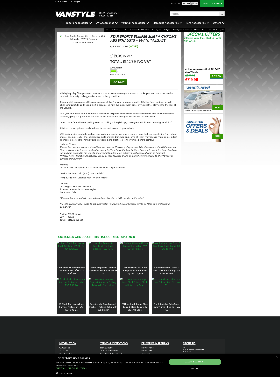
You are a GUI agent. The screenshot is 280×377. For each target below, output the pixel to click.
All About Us (64, 348)
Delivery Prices (147, 348)
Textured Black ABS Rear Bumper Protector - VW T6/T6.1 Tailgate (135, 270)
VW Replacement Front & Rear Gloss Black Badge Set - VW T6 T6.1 (166, 270)
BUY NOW (119, 82)
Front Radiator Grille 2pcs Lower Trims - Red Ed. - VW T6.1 (166, 307)
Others (217, 23)
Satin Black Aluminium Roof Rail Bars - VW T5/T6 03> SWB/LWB (71, 270)
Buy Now (216, 76)
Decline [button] (195, 369)
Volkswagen (116, 30)
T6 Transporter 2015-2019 (139, 30)
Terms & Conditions (109, 351)
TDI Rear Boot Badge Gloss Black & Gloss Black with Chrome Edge (134, 307)
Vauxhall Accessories (133, 23)
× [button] (277, 357)
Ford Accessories (196, 23)
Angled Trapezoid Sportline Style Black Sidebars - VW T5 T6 (103, 270)
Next (219, 60)
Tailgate (167, 30)
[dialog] (140, 365)
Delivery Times (147, 351)
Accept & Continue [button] (195, 362)
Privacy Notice (106, 348)
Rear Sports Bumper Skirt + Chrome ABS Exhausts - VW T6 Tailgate (198, 30)
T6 (125, 30)
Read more (73, 365)
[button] (110, 368)
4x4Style (75, 1)
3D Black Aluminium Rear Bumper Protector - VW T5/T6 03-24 (71, 307)
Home (107, 30)
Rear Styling (156, 30)
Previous (187, 60)
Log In (204, 3)
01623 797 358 (106, 15)
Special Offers (203, 34)
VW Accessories (105, 23)
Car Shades (61, 1)
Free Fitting (64, 351)
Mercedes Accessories (166, 23)
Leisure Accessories (77, 23)
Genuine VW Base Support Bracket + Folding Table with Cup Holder (103, 307)
